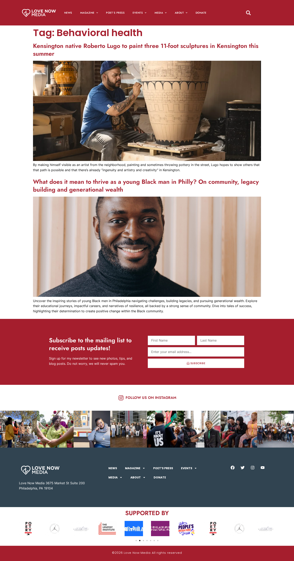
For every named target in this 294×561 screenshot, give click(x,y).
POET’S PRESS (115, 13)
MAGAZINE (87, 13)
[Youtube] (263, 468)
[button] (136, 540)
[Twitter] (243, 468)
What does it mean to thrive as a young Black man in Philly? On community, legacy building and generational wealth (146, 185)
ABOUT (179, 13)
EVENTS (138, 13)
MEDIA (159, 13)
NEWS (68, 13)
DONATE (201, 13)
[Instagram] (253, 468)
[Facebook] (233, 468)
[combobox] (255, 12)
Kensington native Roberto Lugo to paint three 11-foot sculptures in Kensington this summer (145, 49)
